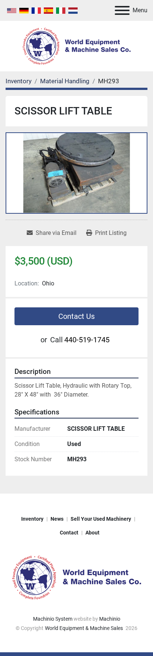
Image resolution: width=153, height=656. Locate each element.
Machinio (109, 619)
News (57, 519)
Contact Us (76, 316)
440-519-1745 (87, 339)
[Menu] (122, 10)
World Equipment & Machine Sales (84, 628)
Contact (69, 533)
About (92, 533)
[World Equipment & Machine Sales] (76, 577)
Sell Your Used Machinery (101, 519)
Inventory (32, 519)
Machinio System (52, 619)
